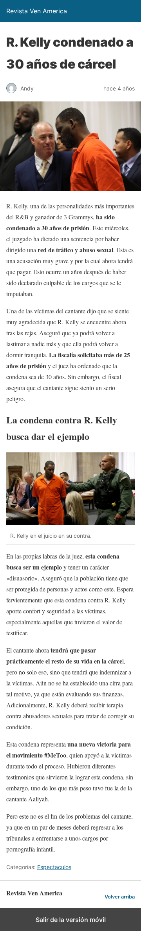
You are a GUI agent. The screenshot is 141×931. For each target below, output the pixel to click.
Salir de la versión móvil (71, 920)
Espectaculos (54, 867)
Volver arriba (120, 897)
